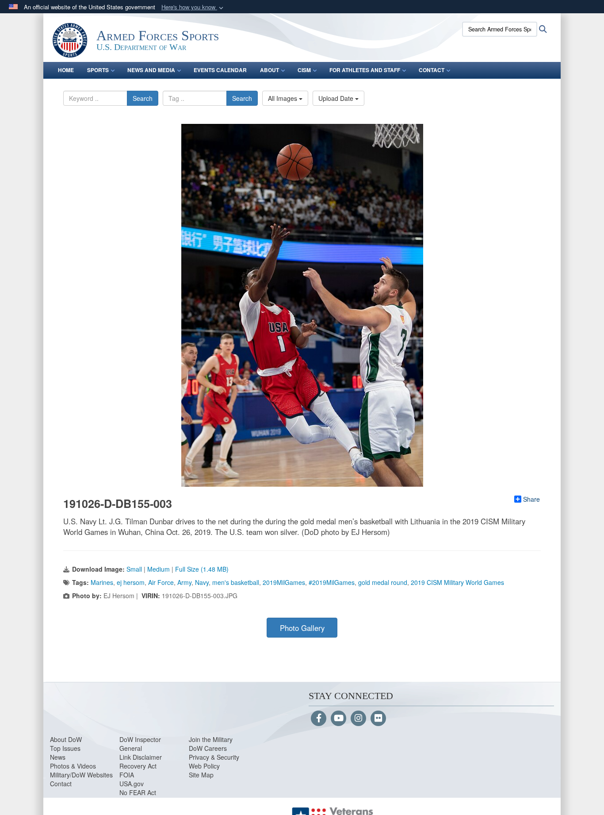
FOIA (126, 774)
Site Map (201, 774)
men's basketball (235, 582)
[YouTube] (338, 718)
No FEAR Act (137, 792)
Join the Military (211, 739)
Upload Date (336, 98)
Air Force (161, 582)
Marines (102, 582)
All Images (283, 98)
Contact (61, 783)
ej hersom (131, 582)
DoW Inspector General (140, 744)
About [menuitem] (269, 70)
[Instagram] (358, 718)
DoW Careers (208, 748)
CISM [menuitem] (304, 70)
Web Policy (204, 765)
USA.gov (131, 783)
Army (184, 582)
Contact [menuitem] (431, 70)
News (57, 757)
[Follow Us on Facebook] (318, 718)
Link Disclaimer (140, 757)
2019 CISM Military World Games (457, 582)
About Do (63, 739)
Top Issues (65, 748)
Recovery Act (138, 765)
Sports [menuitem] (98, 70)
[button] (193, 7)
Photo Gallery (302, 628)
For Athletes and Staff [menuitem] (364, 70)
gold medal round (382, 582)
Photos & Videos (73, 765)
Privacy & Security (214, 757)
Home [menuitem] (66, 70)
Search (143, 98)
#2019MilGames (332, 582)
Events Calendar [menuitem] (220, 70)
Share (531, 499)
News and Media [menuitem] (151, 70)
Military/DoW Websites (81, 774)
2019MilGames (284, 582)
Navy (202, 582)
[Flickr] (378, 718)
